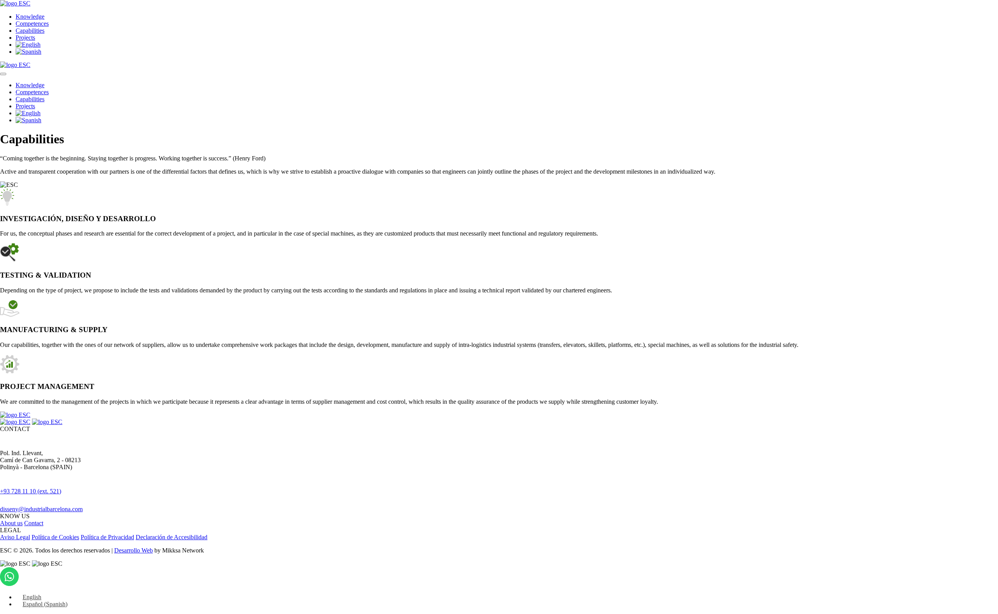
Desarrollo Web (133, 550)
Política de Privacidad (107, 537)
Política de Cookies (55, 537)
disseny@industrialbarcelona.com (41, 509)
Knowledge (30, 16)
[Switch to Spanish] (28, 51)
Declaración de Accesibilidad (171, 537)
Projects (25, 37)
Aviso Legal (15, 537)
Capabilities (30, 30)
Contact (33, 523)
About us (11, 523)
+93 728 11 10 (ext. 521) (30, 491)
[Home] (15, 3)
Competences (32, 23)
